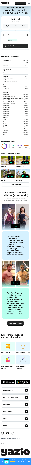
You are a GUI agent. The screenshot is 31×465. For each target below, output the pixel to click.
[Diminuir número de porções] (4, 35)
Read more (21, 254)
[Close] (2, 461)
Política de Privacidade (6, 442)
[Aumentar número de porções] (26, 35)
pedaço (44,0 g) (12, 40)
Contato (3, 440)
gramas (21, 40)
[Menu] (29, 3)
